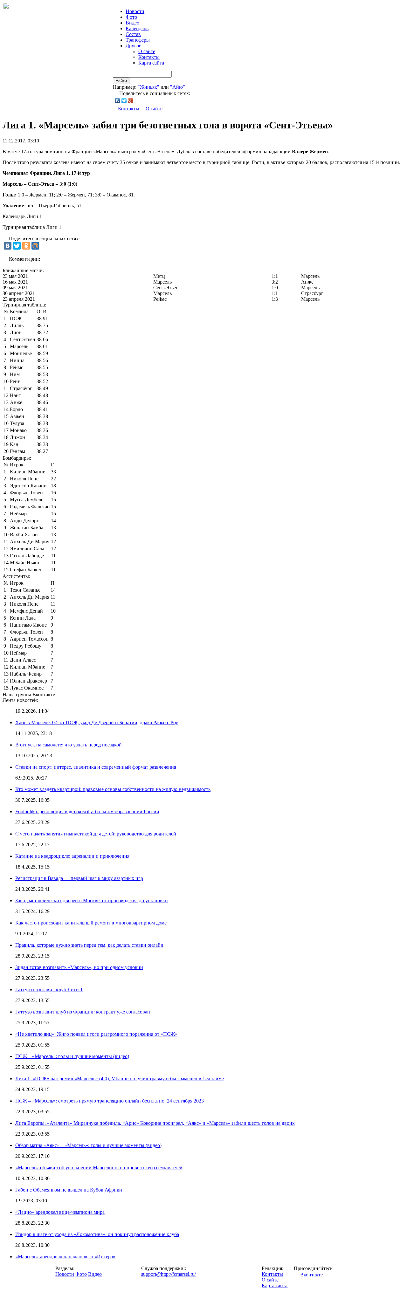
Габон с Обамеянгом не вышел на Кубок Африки (68, 1189)
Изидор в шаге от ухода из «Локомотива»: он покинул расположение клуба (97, 1234)
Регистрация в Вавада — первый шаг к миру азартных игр (79, 878)
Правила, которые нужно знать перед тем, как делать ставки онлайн (89, 945)
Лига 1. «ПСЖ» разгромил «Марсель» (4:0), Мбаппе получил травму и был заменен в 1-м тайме (119, 1078)
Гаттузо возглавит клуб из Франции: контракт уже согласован (82, 1011)
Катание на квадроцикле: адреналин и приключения (72, 856)
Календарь (137, 28)
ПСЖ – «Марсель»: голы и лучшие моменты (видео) (72, 1056)
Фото (131, 17)
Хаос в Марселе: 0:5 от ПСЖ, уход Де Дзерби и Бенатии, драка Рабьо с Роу (96, 722)
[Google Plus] (131, 101)
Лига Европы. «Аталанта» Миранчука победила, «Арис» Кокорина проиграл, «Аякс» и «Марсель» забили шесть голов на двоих (155, 1123)
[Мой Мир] (35, 246)
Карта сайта (151, 62)
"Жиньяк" (148, 87)
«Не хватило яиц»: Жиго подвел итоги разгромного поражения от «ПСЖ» (96, 1034)
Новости (64, 1274)
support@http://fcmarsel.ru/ (168, 1274)
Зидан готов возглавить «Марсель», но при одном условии (79, 967)
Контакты (149, 57)
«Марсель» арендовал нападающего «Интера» (65, 1256)
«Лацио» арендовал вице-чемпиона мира (60, 1212)
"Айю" (177, 87)
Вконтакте (311, 1274)
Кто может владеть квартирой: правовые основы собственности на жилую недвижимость (112, 789)
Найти (121, 81)
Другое (133, 45)
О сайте (146, 51)
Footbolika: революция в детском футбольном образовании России (87, 811)
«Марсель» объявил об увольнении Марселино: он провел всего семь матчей (99, 1167)
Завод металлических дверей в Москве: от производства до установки (91, 900)
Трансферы (138, 40)
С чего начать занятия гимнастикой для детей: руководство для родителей (95, 833)
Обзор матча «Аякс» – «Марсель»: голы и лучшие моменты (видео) (88, 1145)
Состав (133, 34)
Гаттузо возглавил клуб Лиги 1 (49, 989)
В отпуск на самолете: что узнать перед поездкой (68, 744)
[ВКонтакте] (117, 101)
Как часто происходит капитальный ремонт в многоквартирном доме (91, 922)
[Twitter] (124, 101)
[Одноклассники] (26, 246)
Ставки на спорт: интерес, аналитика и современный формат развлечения (95, 767)
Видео (132, 22)
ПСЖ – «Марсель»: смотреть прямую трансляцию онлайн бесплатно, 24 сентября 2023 (109, 1100)
